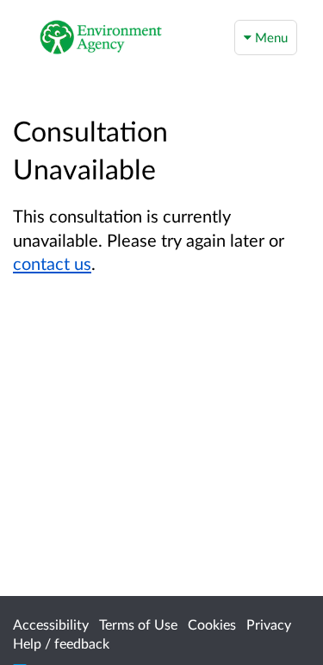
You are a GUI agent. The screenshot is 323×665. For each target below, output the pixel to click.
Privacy (268, 624)
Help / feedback (61, 643)
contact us (52, 263)
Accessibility (51, 624)
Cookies (212, 624)
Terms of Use (138, 624)
